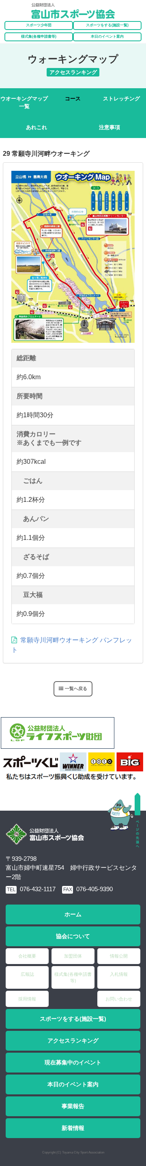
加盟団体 (73, 956)
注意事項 (109, 127)
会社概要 (27, 956)
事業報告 (73, 1106)
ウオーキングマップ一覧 (24, 103)
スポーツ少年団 (39, 25)
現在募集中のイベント (73, 1062)
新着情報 (73, 1128)
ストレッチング (121, 99)
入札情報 (119, 974)
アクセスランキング (73, 1040)
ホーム (73, 914)
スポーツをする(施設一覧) (73, 1018)
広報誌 (27, 974)
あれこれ (36, 127)
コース (73, 99)
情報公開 (119, 956)
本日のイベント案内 (107, 36)
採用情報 (27, 998)
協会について (73, 936)
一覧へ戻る (76, 688)
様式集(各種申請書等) (38, 36)
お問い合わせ (118, 998)
